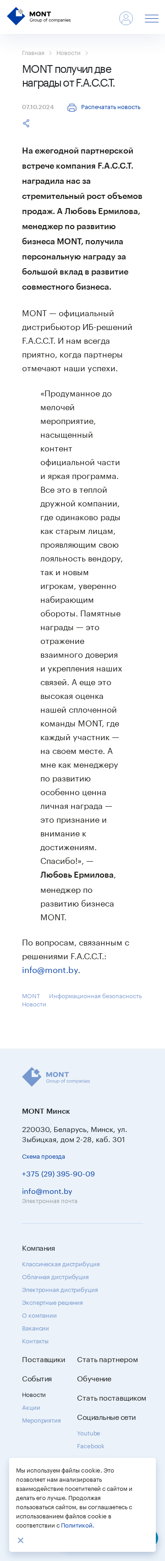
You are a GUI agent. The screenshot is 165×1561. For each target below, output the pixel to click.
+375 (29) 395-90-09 (58, 1172)
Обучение (94, 1378)
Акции (31, 1406)
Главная (33, 51)
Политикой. (77, 1524)
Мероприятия (41, 1419)
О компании (39, 1314)
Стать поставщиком (111, 1397)
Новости (68, 51)
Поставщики (43, 1358)
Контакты (35, 1340)
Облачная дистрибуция (55, 1276)
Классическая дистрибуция (61, 1263)
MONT (31, 995)
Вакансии (35, 1327)
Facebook (90, 1445)
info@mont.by (50, 968)
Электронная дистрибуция (60, 1289)
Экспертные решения (52, 1301)
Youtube (88, 1432)
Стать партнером (107, 1358)
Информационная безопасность (95, 995)
